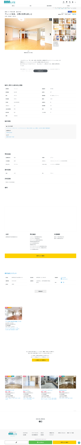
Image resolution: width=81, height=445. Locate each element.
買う (30, 5)
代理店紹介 (40, 291)
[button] (21, 313)
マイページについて (35, 432)
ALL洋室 (40, 128)
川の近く (24, 398)
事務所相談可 (47, 128)
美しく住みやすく (26, 390)
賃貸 (59, 8)
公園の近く (10, 398)
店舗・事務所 (49, 5)
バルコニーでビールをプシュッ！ (47, 390)
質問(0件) (74, 14)
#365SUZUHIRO (9, 132)
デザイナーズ (14, 128)
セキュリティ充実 (26, 399)
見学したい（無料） (40, 256)
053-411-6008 (63, 277)
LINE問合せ (41, 442)
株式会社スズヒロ (11, 273)
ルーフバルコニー (48, 398)
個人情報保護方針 (35, 434)
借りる (13, 5)
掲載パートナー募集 (70, 432)
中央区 (69, 8)
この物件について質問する (41, 360)
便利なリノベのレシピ (61, 432)
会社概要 (24, 434)
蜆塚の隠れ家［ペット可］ (9, 390)
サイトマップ (52, 434)
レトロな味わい (17, 328)
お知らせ (42, 432)
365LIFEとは (25, 432)
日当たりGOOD (29, 128)
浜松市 (66, 8)
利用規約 (42, 434)
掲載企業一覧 (52, 432)
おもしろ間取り (35, 128)
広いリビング (23, 128)
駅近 (42, 399)
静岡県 (62, 8)
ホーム (56, 8)
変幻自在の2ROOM (62, 390)
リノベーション (9, 128)
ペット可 (19, 128)
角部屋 (43, 128)
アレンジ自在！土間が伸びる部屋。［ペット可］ (13, 321)
